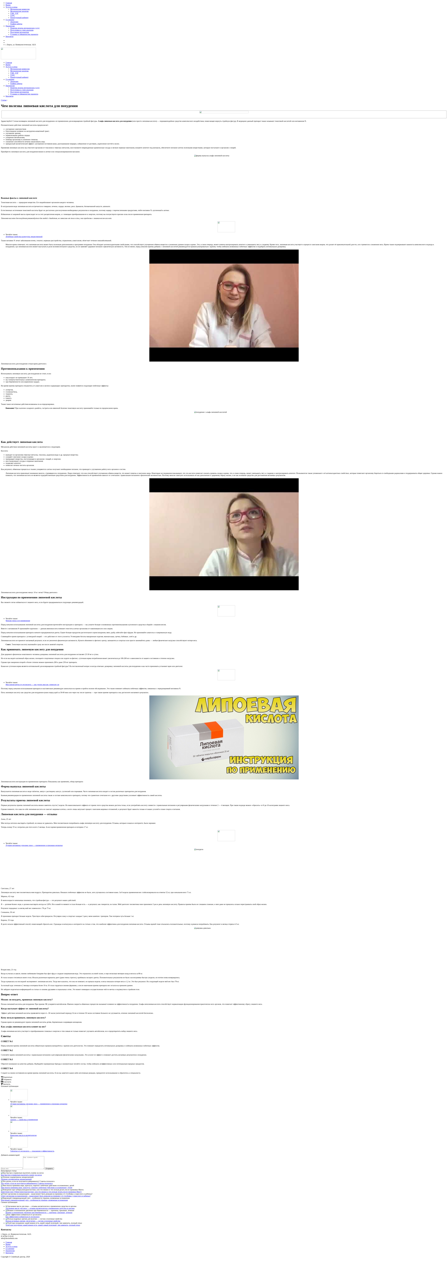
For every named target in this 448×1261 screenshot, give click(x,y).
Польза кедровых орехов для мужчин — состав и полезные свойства (33, 1221)
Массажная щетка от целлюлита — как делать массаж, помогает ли (32, 685)
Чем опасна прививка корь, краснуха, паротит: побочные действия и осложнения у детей (36, 1188)
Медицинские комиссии (20, 9)
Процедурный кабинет (19, 18)
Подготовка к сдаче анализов (21, 30)
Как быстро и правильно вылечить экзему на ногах (21, 1175)
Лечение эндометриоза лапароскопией (16, 1179)
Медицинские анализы (19, 11)
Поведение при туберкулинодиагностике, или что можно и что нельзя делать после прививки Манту (41, 1192)
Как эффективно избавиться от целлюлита (22, 1217)
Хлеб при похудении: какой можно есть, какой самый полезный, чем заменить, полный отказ (43, 1225)
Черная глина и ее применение (18, 621)
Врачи (8, 5)
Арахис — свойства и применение (24, 1120)
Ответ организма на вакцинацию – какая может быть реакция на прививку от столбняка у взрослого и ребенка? (46, 1196)
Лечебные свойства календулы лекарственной (24, 237)
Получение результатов (19, 32)
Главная (9, 3)
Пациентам (10, 26)
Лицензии (14, 22)
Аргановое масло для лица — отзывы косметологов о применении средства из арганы (40, 1208)
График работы (16, 24)
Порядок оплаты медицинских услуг (25, 28)
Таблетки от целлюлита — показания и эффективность (32, 1151)
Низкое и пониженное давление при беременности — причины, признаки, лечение (39, 1213)
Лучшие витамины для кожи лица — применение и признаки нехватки (34, 845)
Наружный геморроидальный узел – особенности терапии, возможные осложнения (34, 1200)
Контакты (9, 36)
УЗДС (12, 15)
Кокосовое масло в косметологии (23, 1135)
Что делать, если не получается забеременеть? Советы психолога (27, 1183)
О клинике (10, 20)
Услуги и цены (11, 7)
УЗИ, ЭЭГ (14, 13)
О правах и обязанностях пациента (24, 34)
